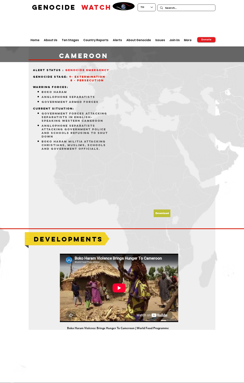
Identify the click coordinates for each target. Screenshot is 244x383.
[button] (162, 213)
